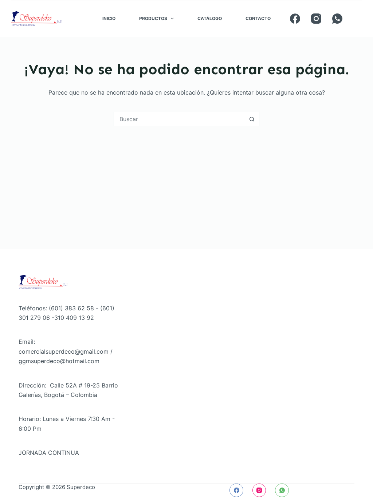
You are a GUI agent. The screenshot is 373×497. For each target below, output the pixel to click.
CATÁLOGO (209, 18)
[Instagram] (316, 18)
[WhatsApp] (337, 18)
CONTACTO (258, 18)
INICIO (108, 18)
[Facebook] (295, 18)
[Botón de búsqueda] (251, 119)
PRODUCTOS (153, 18)
